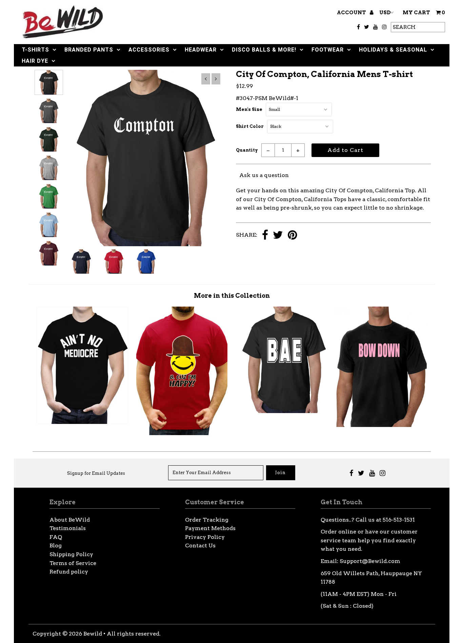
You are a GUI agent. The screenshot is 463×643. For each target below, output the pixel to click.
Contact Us (200, 545)
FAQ (55, 537)
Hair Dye (35, 61)
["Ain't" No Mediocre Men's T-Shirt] (82, 422)
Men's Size (249, 109)
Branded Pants (88, 49)
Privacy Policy (205, 537)
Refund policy (68, 571)
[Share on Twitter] (278, 235)
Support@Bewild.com (370, 561)
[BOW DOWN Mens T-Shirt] (381, 425)
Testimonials (67, 528)
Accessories (148, 49)
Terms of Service (72, 563)
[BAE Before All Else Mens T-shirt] (281, 411)
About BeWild (69, 520)
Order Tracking (206, 520)
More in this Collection (232, 295)
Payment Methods (210, 528)
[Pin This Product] (292, 235)
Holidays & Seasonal (393, 49)
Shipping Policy (71, 554)
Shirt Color (250, 126)
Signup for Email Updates (96, 473)
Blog (55, 545)
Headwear (201, 49)
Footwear (327, 49)
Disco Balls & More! (264, 49)
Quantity (247, 150)
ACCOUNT (352, 12)
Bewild (92, 633)
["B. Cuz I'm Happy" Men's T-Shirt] (181, 433)
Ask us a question (264, 175)
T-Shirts (35, 49)
